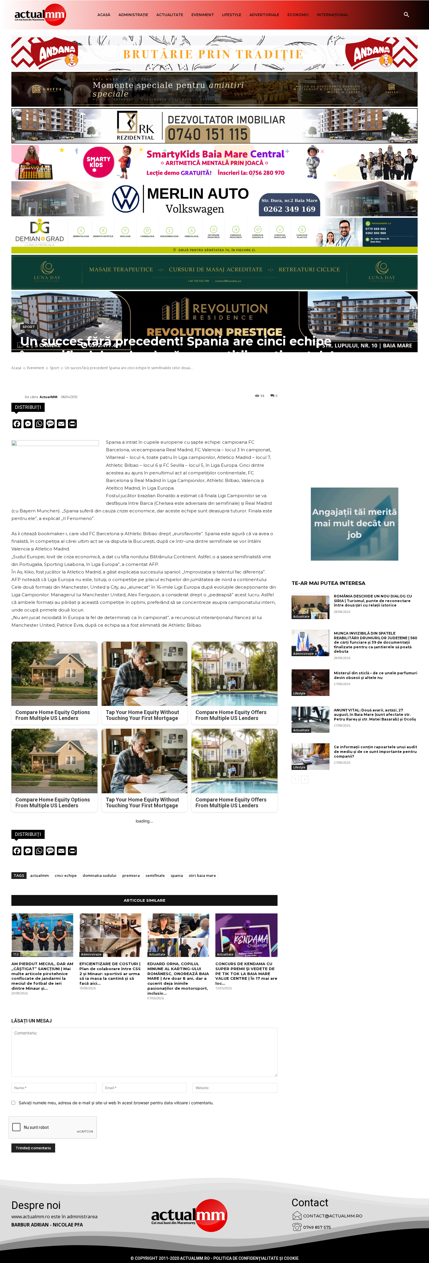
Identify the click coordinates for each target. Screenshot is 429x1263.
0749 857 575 (317, 1227)
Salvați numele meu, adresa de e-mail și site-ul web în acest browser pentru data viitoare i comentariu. (116, 1102)
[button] (406, 15)
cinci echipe (66, 875)
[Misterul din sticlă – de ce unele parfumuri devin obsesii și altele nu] (310, 682)
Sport (28, 327)
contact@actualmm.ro (332, 1216)
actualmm (39, 875)
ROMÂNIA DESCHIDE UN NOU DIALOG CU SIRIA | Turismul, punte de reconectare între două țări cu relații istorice (373, 600)
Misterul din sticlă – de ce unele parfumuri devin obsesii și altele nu (375, 675)
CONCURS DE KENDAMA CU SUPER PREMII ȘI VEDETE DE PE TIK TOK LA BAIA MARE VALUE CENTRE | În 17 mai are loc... (246, 973)
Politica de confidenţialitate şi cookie (256, 1258)
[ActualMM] (18, 397)
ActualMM (48, 397)
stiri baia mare (202, 875)
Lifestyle (299, 693)
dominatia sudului (99, 875)
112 (15, 954)
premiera (131, 875)
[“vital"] (354, 524)
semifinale (155, 875)
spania (177, 875)
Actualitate (157, 954)
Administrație (91, 954)
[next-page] (304, 779)
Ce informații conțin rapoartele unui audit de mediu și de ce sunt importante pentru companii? (375, 751)
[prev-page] (295, 779)
